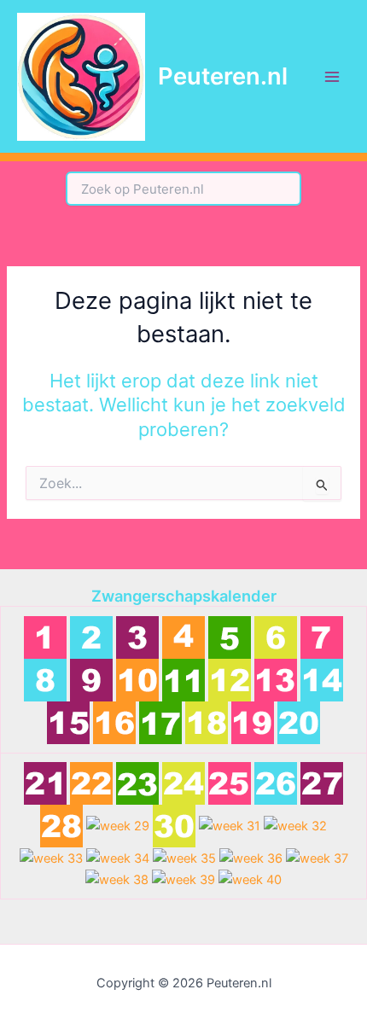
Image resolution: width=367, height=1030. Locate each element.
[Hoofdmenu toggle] (332, 77)
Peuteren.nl (223, 75)
